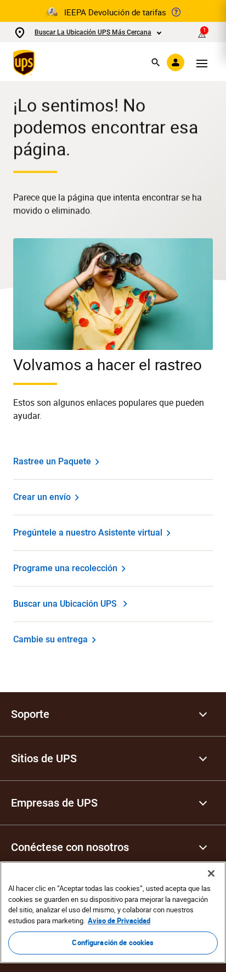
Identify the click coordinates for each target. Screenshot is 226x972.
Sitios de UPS (44, 758)
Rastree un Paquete (52, 461)
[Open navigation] (202, 62)
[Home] (26, 62)
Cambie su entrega (50, 639)
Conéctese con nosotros (70, 847)
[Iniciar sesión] (175, 62)
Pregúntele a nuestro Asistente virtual (87, 532)
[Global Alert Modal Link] (176, 12)
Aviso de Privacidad (119, 920)
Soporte (30, 714)
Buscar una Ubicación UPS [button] (65, 604)
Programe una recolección (65, 568)
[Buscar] (156, 62)
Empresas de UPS (54, 802)
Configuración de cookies (113, 942)
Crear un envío (42, 497)
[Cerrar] (211, 873)
